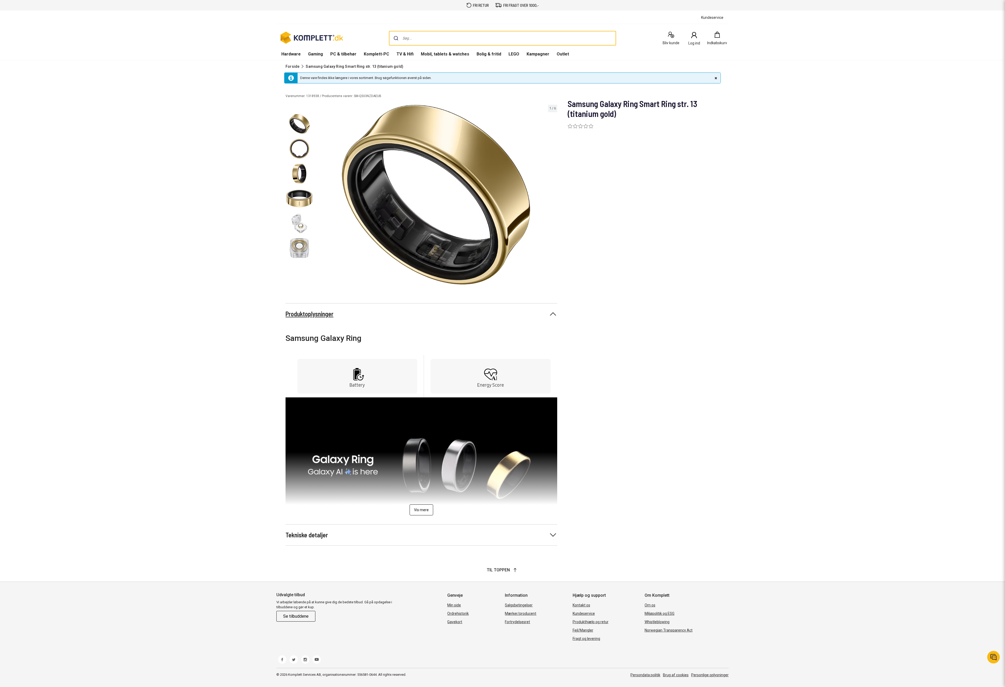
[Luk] (715, 78)
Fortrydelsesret (517, 622)
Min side (454, 605)
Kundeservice (584, 613)
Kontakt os (581, 605)
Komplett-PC (376, 54)
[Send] (396, 38)
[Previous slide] (319, 195)
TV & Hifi (405, 54)
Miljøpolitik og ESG (659, 613)
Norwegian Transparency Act (669, 630)
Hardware (291, 54)
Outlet (563, 54)
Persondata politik (645, 675)
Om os (650, 605)
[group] (436, 195)
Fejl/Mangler (583, 630)
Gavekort (454, 622)
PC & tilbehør (343, 54)
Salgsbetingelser (519, 605)
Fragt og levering (586, 639)
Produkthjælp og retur (590, 622)
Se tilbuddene (296, 616)
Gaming (315, 54)
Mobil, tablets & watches (445, 54)
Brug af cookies (676, 675)
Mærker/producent (520, 613)
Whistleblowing (657, 622)
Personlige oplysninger (710, 675)
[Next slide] (552, 195)
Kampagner (538, 54)
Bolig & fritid (489, 54)
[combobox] (502, 38)
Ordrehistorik (458, 613)
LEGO (514, 54)
